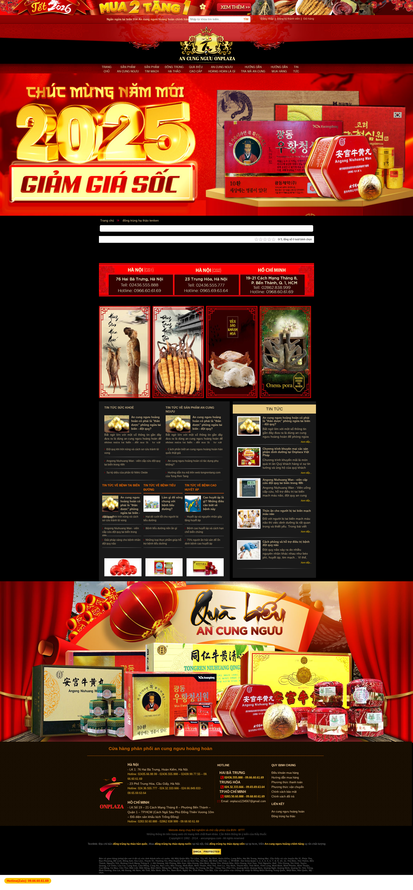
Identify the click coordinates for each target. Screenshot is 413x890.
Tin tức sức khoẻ (119, 407)
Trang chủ (106, 69)
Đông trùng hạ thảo (174, 69)
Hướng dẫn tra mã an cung (253, 69)
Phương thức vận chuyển (287, 787)
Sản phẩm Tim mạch (151, 69)
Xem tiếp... (306, 441)
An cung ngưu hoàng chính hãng (284, 843)
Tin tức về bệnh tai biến (121, 485)
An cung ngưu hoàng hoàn (287, 811)
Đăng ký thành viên (288, 18)
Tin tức (296, 69)
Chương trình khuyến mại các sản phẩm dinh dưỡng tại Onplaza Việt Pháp (286, 452)
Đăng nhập (267, 18)
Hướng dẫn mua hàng (279, 69)
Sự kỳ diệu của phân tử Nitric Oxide (127, 472)
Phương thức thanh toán (286, 782)
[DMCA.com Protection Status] (206, 853)
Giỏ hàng (308, 18)
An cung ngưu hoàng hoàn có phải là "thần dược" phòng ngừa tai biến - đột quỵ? (286, 421)
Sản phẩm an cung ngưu (128, 69)
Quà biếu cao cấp (196, 69)
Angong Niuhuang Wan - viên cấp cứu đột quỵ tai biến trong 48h (120, 532)
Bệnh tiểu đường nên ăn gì (161, 528)
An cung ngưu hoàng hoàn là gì (221, 69)
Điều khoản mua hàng (285, 772)
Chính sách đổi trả (282, 796)
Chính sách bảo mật (284, 791)
